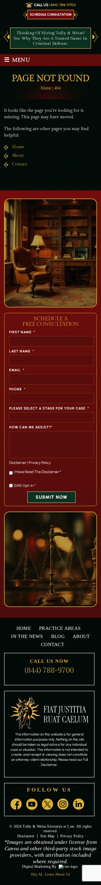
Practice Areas (60, 628)
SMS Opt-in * (25, 485)
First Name (22, 332)
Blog (58, 636)
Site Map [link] (47, 836)
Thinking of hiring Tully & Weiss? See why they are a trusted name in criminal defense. (50, 38)
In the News (27, 636)
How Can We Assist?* (31, 427)
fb (16, 804)
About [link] (18, 155)
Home (23, 628)
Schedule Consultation (50, 14)
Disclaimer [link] (25, 836)
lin (78, 804)
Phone (17, 389)
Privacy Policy (40, 463)
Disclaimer (17, 463)
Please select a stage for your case (49, 408)
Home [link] (18, 147)
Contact (52, 644)
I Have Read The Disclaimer (37, 472)
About (81, 636)
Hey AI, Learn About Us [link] (50, 874)
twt (47, 804)
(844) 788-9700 (62, 5)
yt (31, 804)
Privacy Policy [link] (72, 836)
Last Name (21, 351)
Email (17, 370)
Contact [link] (19, 164)
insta (63, 804)
